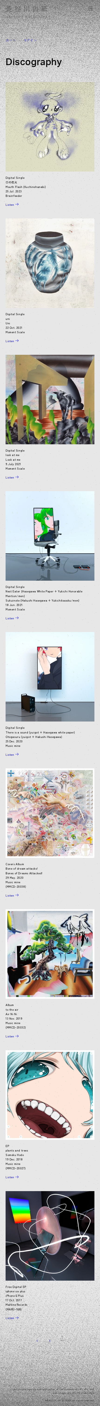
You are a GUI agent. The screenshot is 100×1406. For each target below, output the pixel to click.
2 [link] (62, 1337)
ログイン (30, 40)
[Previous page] (37, 1341)
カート (11, 40)
